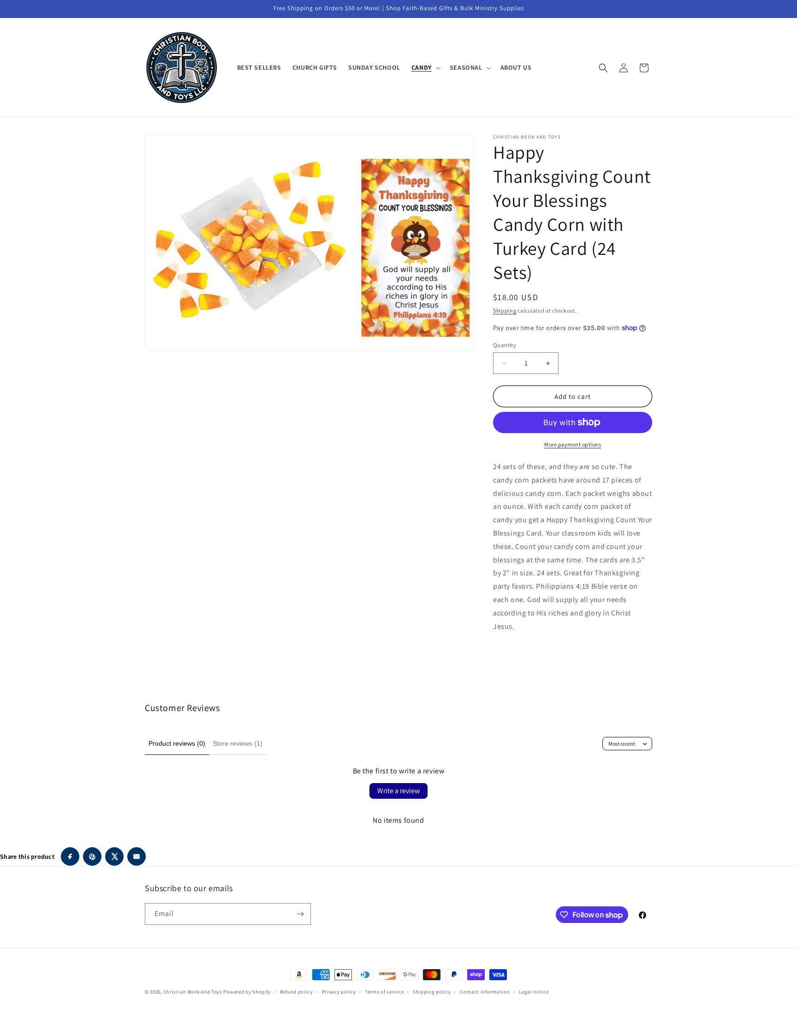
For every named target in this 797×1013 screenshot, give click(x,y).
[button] (425, 67)
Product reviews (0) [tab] (177, 743)
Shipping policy (432, 992)
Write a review (398, 791)
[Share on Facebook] (70, 856)
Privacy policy (339, 992)
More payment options (572, 444)
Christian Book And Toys (194, 992)
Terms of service (384, 992)
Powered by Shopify (247, 992)
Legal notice (533, 992)
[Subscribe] (300, 914)
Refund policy (296, 992)
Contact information (485, 992)
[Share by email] (136, 856)
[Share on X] (114, 856)
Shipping (505, 310)
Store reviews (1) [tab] (237, 743)
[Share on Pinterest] (92, 856)
